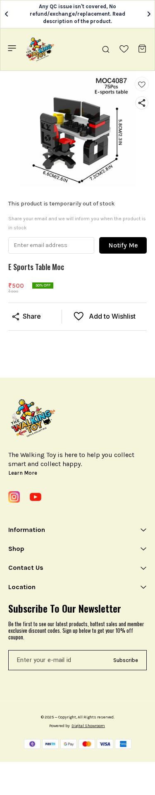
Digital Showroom (88, 725)
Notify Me (123, 245)
